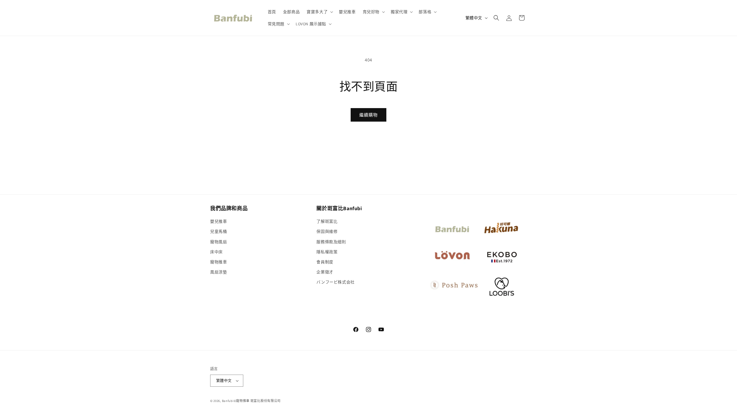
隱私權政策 (326, 251)
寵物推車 (218, 261)
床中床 (216, 251)
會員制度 (324, 261)
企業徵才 (324, 272)
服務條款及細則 (331, 241)
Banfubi (228, 401)
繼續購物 (368, 115)
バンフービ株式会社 (335, 282)
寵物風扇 (218, 241)
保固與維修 (326, 231)
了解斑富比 (326, 221)
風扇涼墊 (218, 272)
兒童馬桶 (218, 231)
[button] (319, 12)
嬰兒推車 (218, 221)
